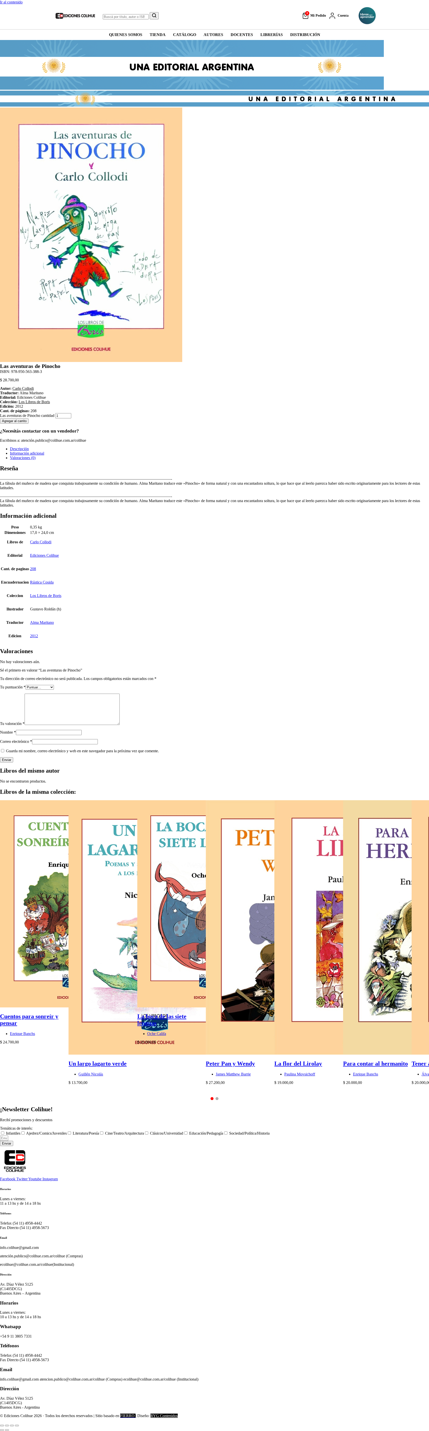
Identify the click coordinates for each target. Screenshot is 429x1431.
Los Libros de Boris (34, 402)
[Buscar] (154, 15)
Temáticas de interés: (16, 1128)
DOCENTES (242, 35)
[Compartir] (12, 1425)
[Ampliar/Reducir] (2, 1425)
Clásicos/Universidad (166, 1133)
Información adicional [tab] (27, 453)
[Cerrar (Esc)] (17, 1425)
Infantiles (13, 1133)
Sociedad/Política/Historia (249, 1133)
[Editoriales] (367, 15)
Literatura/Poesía (86, 1133)
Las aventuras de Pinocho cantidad (27, 415)
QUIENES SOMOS (125, 35)
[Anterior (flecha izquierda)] (2, 1430)
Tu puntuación (13, 687)
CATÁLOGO (184, 35)
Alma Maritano (42, 622)
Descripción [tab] (19, 449)
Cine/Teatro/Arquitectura (124, 1133)
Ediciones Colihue (44, 555)
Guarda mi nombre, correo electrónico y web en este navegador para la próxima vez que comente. (82, 751)
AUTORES (213, 35)
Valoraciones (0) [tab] (23, 458)
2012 (34, 636)
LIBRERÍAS (271, 35)
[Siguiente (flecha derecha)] (7, 1430)
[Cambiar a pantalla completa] (7, 1425)
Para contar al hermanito (375, 1063)
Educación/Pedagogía (206, 1133)
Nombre (8, 732)
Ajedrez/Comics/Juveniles (46, 1133)
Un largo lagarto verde (98, 1063)
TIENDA (158, 35)
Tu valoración (12, 723)
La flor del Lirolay (298, 1063)
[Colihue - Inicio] (75, 15)
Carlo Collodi (23, 388)
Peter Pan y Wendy (230, 1063)
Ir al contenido (11, 2)
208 (33, 569)
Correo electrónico (16, 741)
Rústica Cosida (42, 582)
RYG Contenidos (164, 1416)
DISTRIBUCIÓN (305, 35)
